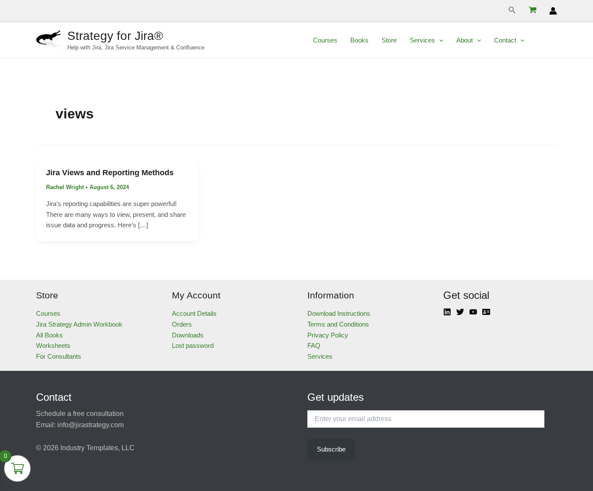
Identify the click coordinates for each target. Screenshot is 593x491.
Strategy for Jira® (115, 36)
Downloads (188, 335)
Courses (325, 40)
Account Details (194, 313)
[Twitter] (460, 312)
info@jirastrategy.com (90, 425)
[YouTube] (473, 312)
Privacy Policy (327, 335)
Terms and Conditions (338, 324)
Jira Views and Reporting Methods (110, 172)
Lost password (193, 345)
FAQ (313, 345)
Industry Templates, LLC (97, 448)
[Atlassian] (486, 312)
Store (389, 40)
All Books (49, 335)
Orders (182, 324)
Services (422, 40)
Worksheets (53, 345)
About (464, 40)
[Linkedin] (447, 312)
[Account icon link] (553, 11)
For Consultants (58, 356)
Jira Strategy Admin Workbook (79, 324)
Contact (505, 40)
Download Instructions (338, 313)
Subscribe (331, 449)
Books (359, 40)
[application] (439, 40)
